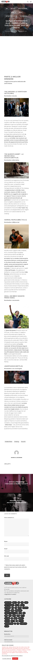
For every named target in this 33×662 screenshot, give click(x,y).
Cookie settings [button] (6, 658)
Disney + (22, 605)
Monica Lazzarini (11, 31)
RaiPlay (15, 618)
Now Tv (22, 615)
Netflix (13, 8)
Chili (19, 602)
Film (13, 607)
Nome (6, 541)
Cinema (26, 602)
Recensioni (7, 620)
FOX (16, 607)
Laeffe (20, 613)
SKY (7, 8)
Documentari (7, 607)
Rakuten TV (20, 618)
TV (15, 623)
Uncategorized (23, 623)
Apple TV (15, 602)
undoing (16, 441)
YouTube (7, 626)
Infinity (12, 610)
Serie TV (13, 12)
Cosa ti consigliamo (9, 605)
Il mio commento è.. (9, 517)
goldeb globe (8, 441)
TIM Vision (21, 620)
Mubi (24, 613)
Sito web (6, 556)
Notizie (14, 615)
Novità (18, 615)
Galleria (19, 607)
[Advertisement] (16, 57)
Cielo (22, 602)
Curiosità (17, 605)
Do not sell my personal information (12, 655)
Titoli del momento (9, 623)
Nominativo (7, 634)
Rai (12, 618)
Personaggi (7, 618)
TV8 (18, 623)
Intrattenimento (11, 16)
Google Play (25, 607)
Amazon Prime (22, 8)
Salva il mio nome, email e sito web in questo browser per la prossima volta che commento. (15, 567)
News (20, 12)
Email (6, 548)
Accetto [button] (15, 658)
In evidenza (23, 16)
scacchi (23, 441)
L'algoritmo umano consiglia (11, 613)
